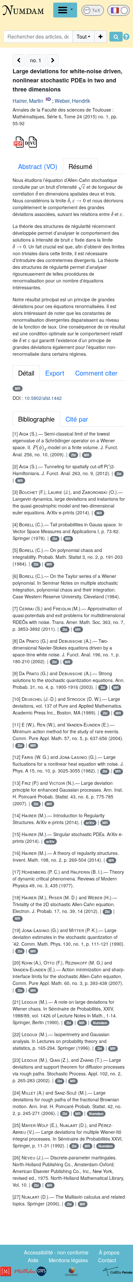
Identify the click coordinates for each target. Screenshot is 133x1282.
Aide (33, 1260)
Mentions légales (68, 1260)
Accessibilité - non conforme (56, 1252)
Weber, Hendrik (72, 100)
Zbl (73, 454)
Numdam (100, 1022)
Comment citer (96, 372)
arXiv (90, 822)
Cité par (77, 419)
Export (54, 372)
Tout (82, 36)
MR (17, 388)
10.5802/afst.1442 (43, 398)
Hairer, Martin (28, 100)
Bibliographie (36, 419)
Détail (26, 372)
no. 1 (35, 60)
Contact (107, 1260)
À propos (109, 1252)
